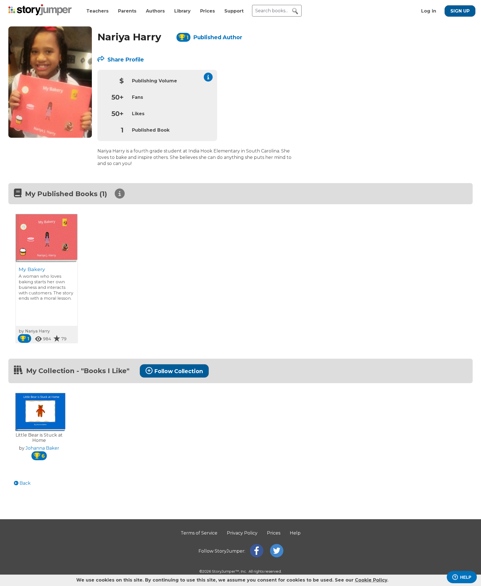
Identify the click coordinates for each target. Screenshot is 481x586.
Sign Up (460, 11)
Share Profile (125, 59)
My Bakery (32, 269)
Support (234, 11)
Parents (127, 11)
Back (24, 483)
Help (295, 533)
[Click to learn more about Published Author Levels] (208, 77)
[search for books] (295, 11)
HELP (465, 577)
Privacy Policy (242, 533)
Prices (207, 11)
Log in (428, 11)
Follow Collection (178, 371)
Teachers (97, 11)
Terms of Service (199, 533)
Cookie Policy (371, 580)
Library (182, 11)
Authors (155, 11)
